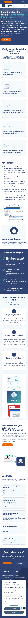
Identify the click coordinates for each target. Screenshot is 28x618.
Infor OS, (13, 183)
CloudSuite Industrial (9, 363)
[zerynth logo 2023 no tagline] (7, 4)
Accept (14, 608)
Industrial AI (16, 573)
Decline (14, 612)
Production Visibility (6, 577)
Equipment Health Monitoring (7, 575)
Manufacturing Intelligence (19, 577)
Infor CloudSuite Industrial (17, 436)
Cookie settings (14, 605)
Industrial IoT (17, 575)
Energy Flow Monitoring (6, 579)
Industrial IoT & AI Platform (19, 579)
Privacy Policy (14, 592)
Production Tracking (6, 573)
